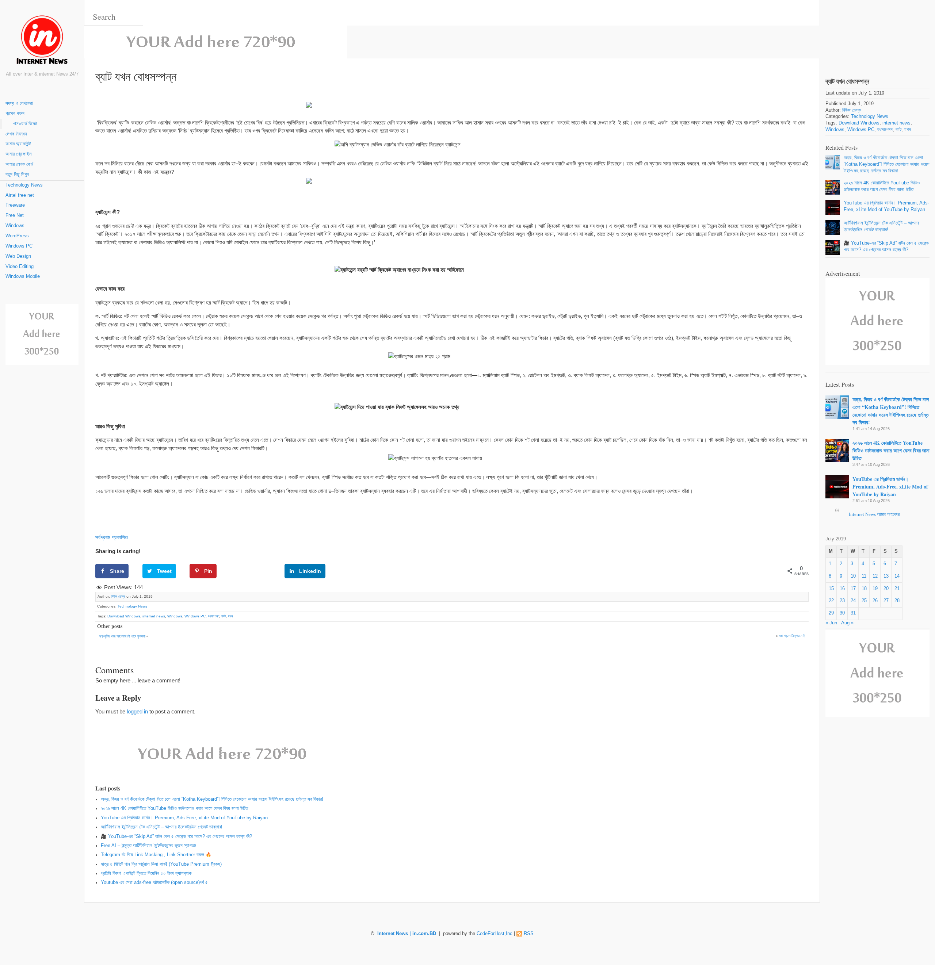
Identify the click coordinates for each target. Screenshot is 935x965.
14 (897, 576)
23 (842, 600)
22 (831, 600)
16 (842, 588)
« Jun (831, 622)
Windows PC (19, 246)
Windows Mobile (22, 276)
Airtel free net (19, 195)
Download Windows (123, 616)
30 (842, 613)
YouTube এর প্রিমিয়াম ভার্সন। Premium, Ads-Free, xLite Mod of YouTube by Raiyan (184, 817)
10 (853, 576)
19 (875, 588)
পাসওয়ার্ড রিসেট (25, 123)
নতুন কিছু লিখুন (17, 174)
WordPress (17, 235)
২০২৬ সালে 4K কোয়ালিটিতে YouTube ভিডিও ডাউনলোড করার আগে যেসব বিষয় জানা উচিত (174, 808)
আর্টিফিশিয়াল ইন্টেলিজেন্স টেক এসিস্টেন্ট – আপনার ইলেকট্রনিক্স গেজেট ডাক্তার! (161, 827)
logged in (137, 711)
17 (853, 588)
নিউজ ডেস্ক (118, 596)
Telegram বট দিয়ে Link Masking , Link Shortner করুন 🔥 (156, 854)
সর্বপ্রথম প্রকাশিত (111, 537)
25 (864, 600)
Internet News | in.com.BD (406, 933)
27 (886, 600)
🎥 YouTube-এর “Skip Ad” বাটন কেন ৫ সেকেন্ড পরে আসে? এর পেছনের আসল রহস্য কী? (176, 836)
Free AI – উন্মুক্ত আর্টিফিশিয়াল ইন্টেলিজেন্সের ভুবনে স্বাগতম (148, 845)
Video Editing (19, 266)
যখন (230, 616)
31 (853, 613)
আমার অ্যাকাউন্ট (18, 143)
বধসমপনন (213, 616)
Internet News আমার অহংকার (874, 514)
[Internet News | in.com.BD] (42, 41)
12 (875, 576)
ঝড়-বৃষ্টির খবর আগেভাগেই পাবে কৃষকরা (122, 636)
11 (864, 576)
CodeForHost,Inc (494, 933)
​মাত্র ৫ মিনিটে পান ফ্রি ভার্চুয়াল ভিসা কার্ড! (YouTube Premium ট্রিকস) (161, 864)
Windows (14, 225)
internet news (153, 616)
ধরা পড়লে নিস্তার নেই (792, 636)
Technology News (24, 185)
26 (875, 600)
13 (886, 576)
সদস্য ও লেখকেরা (19, 103)
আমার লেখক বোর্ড (19, 164)
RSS (529, 933)
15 (831, 588)
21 (897, 588)
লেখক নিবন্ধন (16, 134)
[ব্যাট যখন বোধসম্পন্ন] (877, 32)
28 (897, 600)
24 (853, 600)
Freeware (15, 205)
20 (886, 588)
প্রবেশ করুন (14, 113)
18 (864, 588)
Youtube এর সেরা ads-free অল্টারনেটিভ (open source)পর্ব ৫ (154, 882)
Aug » (847, 622)
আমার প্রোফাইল (18, 154)
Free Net (14, 215)
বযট (223, 616)
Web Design (18, 256)
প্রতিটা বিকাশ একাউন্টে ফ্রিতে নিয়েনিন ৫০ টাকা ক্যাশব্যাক (146, 873)
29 (831, 613)
